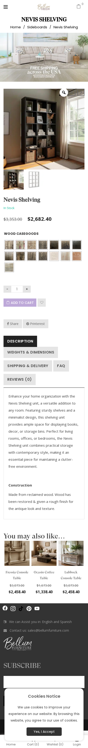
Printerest (37, 323)
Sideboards (37, 27)
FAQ (61, 365)
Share (14, 323)
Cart (33, 744)
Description (20, 341)
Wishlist (55, 744)
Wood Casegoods (21, 233)
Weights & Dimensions (30, 352)
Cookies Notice (44, 696)
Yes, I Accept (44, 731)
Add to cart (22, 302)
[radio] (9, 245)
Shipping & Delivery (27, 365)
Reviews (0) (19, 379)
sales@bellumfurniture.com (48, 630)
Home (15, 27)
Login (77, 744)
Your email (12, 672)
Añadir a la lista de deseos (42, 302)
